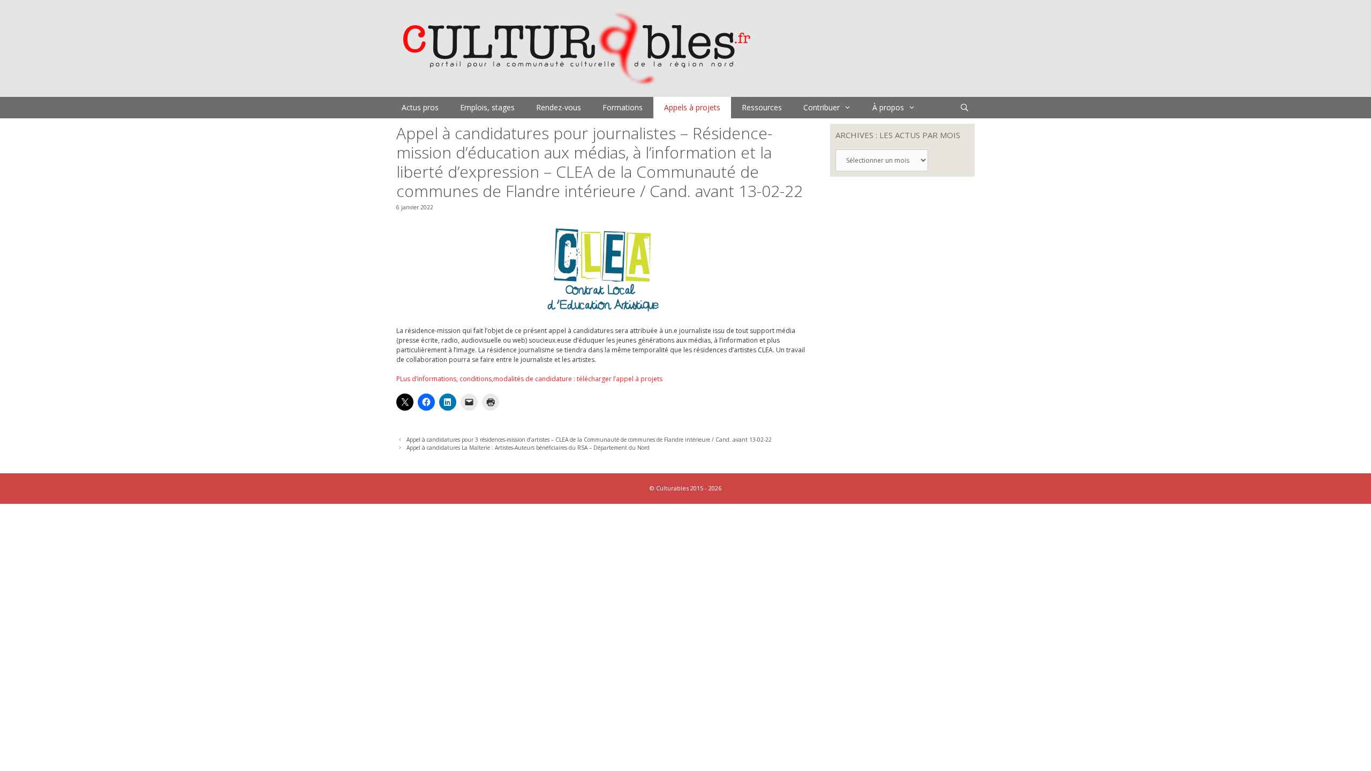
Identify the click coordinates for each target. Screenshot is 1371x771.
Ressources (762, 107)
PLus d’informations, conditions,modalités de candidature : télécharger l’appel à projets (529, 378)
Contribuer (821, 107)
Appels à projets (692, 107)
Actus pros (420, 107)
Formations (622, 107)
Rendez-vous (558, 107)
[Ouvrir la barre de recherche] (964, 107)
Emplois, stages (487, 107)
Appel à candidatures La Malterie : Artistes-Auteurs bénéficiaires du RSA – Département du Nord (528, 447)
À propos (888, 107)
